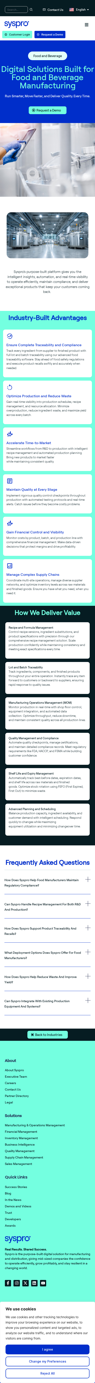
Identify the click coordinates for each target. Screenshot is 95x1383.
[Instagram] (16, 1283)
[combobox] (16, 9)
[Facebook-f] (8, 1283)
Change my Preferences (47, 1361)
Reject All (47, 1373)
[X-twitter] (25, 1283)
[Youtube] (43, 1283)
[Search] (30, 9)
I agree (47, 1349)
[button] (87, 25)
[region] (47, 1342)
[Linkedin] (34, 1283)
